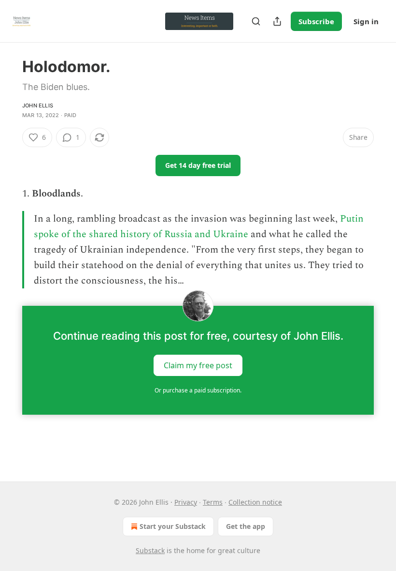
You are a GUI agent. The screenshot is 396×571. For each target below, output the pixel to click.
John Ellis (37, 105)
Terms (213, 502)
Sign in (366, 21)
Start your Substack (173, 526)
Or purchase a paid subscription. (198, 390)
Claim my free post (198, 365)
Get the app (245, 526)
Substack (150, 550)
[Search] (256, 21)
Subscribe (316, 21)
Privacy (185, 502)
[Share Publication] (277, 21)
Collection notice (255, 502)
